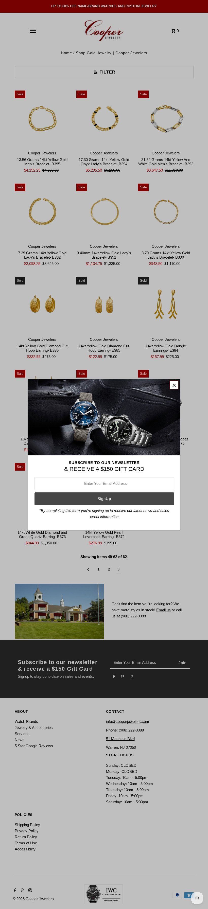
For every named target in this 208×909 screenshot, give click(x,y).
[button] (174, 385)
